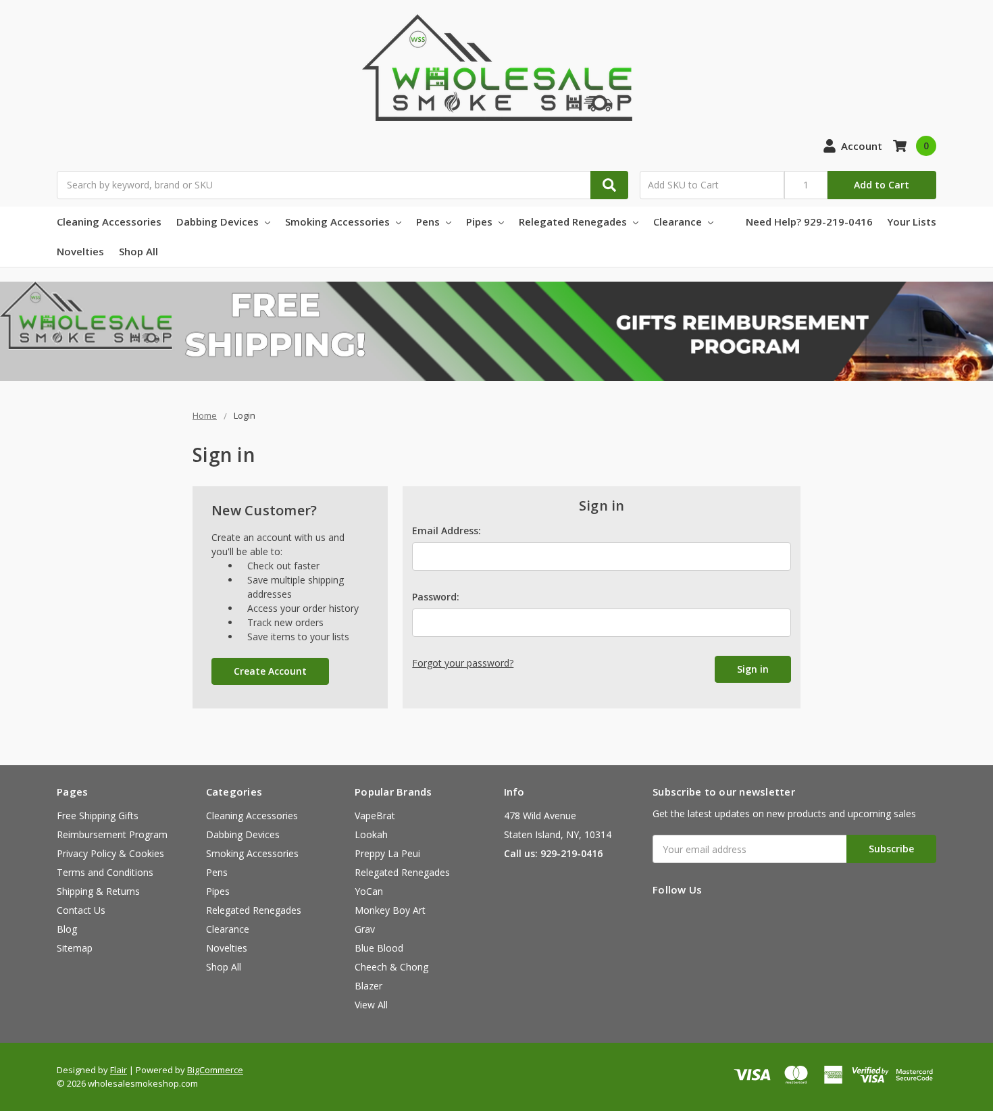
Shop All (138, 251)
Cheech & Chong (391, 966)
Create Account (270, 671)
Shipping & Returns (98, 891)
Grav (365, 929)
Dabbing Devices (218, 221)
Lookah (371, 834)
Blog (67, 929)
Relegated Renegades (574, 221)
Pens (429, 221)
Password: (435, 596)
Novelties (80, 251)
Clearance (679, 221)
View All (371, 1004)
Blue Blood (379, 947)
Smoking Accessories (338, 221)
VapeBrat (375, 815)
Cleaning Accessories (109, 221)
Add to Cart (881, 184)
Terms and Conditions (105, 872)
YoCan (369, 891)
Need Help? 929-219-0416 (809, 221)
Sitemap (75, 947)
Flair (118, 1070)
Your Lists (911, 221)
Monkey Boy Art (390, 910)
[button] (496, 331)
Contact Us (81, 910)
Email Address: (446, 530)
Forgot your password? (462, 662)
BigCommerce (215, 1070)
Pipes (480, 221)
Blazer (368, 985)
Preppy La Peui (387, 853)
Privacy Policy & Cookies (110, 853)
